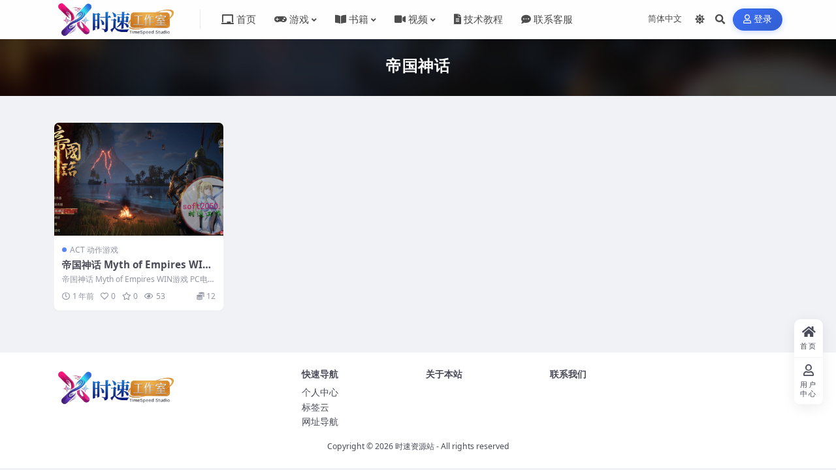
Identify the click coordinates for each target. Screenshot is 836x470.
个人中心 (320, 392)
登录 (763, 19)
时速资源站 (414, 446)
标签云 (315, 407)
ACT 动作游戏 (94, 249)
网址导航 (320, 421)
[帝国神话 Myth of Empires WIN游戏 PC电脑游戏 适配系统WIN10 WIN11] (138, 179)
